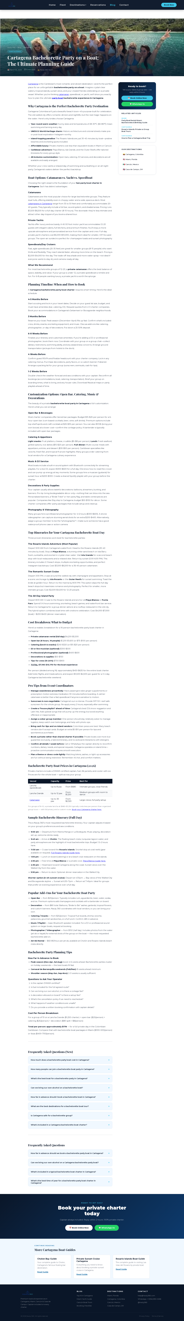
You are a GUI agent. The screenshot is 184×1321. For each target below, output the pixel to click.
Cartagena (33, 84)
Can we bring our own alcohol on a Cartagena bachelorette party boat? (70, 1162)
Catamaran (35, 800)
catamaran (64, 94)
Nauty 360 (11, 47)
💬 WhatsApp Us (137, 104)
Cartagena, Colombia (116, 1299)
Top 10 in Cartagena (85, 1296)
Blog (112, 5)
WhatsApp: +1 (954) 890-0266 (149, 1299)
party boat (57, 98)
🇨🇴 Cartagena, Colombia (133, 154)
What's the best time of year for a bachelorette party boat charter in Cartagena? (70, 1182)
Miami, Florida (113, 1296)
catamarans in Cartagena (40, 203)
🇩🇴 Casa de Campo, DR (133, 169)
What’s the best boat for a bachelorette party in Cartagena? (70, 1078)
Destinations (78, 5)
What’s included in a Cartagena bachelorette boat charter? (70, 1124)
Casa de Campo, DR (115, 1306)
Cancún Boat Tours (84, 1302)
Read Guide (42, 1272)
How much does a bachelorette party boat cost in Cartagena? (70, 1059)
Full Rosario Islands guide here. (65, 853)
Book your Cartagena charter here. (87, 809)
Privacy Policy (144, 1316)
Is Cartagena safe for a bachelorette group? (70, 1115)
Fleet (63, 5)
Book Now (169, 5)
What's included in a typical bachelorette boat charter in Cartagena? (70, 1171)
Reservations (98, 5)
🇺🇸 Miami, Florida (130, 159)
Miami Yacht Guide (84, 1299)
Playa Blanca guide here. (94, 861)
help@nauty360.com (146, 1296)
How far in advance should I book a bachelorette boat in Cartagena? (70, 1097)
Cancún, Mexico (113, 1302)
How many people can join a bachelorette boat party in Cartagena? (70, 1069)
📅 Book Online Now (137, 98)
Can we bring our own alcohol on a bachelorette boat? (70, 1087)
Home (52, 5)
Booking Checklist (84, 1306)
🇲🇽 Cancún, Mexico (131, 164)
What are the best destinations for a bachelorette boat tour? (70, 1106)
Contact (124, 5)
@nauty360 (142, 1302)
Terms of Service (157, 1316)
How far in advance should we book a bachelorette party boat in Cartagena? (70, 1153)
